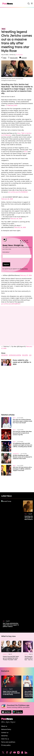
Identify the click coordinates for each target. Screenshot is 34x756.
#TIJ (26, 151)
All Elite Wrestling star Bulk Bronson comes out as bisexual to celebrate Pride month (22, 457)
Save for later (14, 57)
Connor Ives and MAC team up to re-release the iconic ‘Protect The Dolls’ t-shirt (11, 658)
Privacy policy (6, 745)
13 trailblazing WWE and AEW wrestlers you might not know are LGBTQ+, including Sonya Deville (22, 445)
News (3, 29)
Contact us (4, 732)
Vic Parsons (19, 54)
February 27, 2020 (26, 275)
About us (4, 726)
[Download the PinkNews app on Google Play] (18, 711)
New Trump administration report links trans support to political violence (11, 625)
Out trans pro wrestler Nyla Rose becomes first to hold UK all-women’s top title (22, 433)
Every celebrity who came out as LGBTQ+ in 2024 (22, 362)
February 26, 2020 (7, 199)
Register (6, 264)
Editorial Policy (6, 729)
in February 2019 (11, 105)
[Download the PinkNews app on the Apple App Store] (6, 711)
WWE (30, 355)
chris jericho (4, 355)
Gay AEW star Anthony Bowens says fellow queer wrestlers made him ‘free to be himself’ (22, 421)
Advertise (4, 735)
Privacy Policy (24, 268)
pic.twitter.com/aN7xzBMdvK (10, 304)
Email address (8, 252)
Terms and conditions (8, 742)
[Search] (29, 4)
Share (4, 57)
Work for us (5, 739)
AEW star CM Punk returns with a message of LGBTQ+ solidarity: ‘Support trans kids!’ (22, 468)
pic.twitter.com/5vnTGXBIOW (18, 192)
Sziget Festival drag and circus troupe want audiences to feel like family (11, 692)
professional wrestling (15, 355)
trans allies (25, 355)
